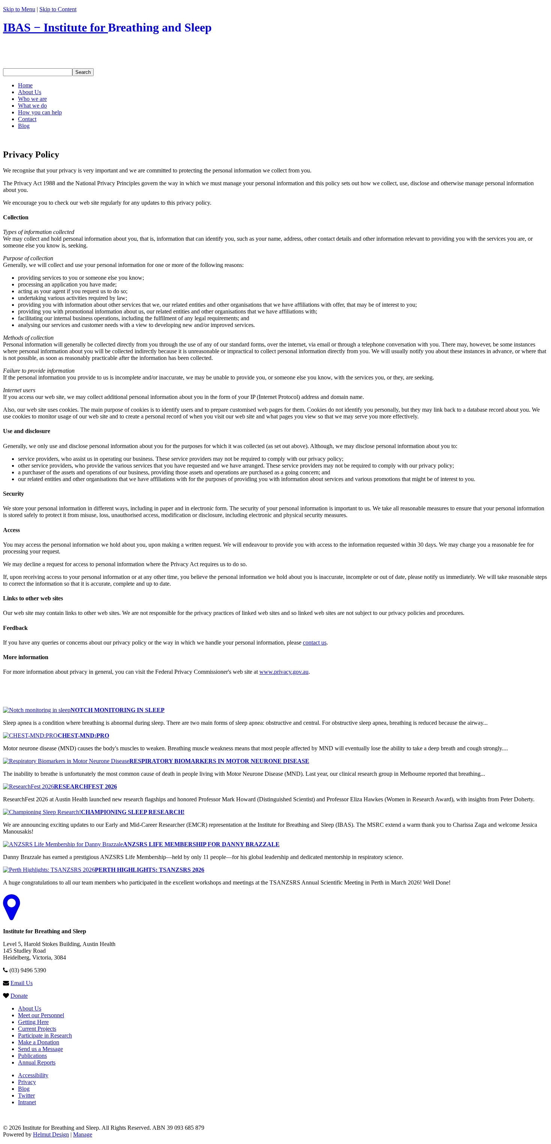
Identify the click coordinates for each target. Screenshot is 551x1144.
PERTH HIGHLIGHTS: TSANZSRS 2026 (149, 870)
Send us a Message (40, 1049)
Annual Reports (36, 1062)
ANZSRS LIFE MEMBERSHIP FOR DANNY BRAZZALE (201, 844)
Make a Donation (38, 1042)
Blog (24, 1089)
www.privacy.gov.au (283, 672)
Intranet (27, 1102)
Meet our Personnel (41, 1015)
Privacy (27, 1082)
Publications (32, 1056)
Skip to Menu (19, 9)
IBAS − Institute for (107, 27)
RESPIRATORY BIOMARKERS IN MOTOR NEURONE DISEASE (219, 761)
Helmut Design (51, 1134)
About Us (29, 1008)
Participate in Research (45, 1035)
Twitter (26, 1095)
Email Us (21, 983)
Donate (19, 996)
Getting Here (33, 1022)
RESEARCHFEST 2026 (85, 786)
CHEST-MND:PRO (83, 735)
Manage (82, 1134)
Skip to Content (57, 9)
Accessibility (33, 1075)
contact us (314, 642)
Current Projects (37, 1029)
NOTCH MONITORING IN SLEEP (117, 710)
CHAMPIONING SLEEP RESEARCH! (132, 812)
